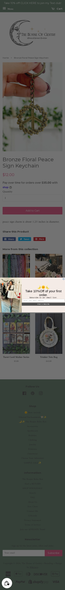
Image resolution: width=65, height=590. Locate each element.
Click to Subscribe (43, 304)
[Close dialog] (63, 279)
